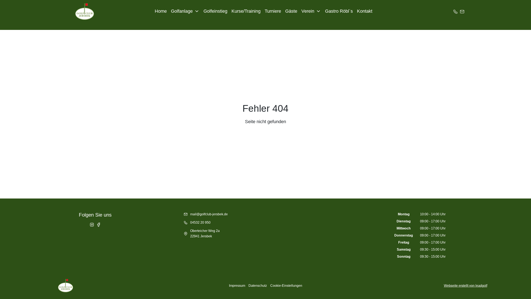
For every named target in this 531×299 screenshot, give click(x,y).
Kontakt (364, 11)
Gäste (291, 11)
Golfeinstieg (215, 11)
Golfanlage (182, 11)
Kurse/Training (246, 11)
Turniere (273, 11)
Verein (307, 11)
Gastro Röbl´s (339, 11)
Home (161, 11)
